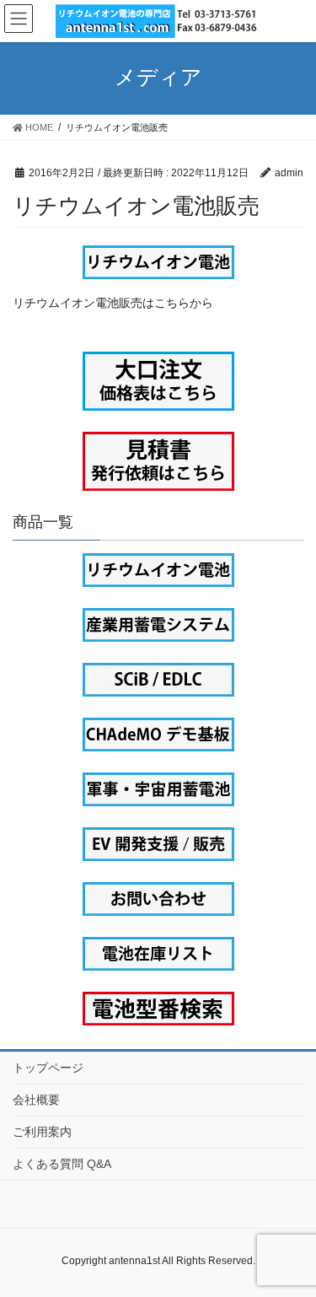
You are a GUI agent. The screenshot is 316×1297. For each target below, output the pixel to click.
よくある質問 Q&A (62, 1164)
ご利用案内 (42, 1131)
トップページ (48, 1067)
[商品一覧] (158, 570)
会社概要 (36, 1099)
